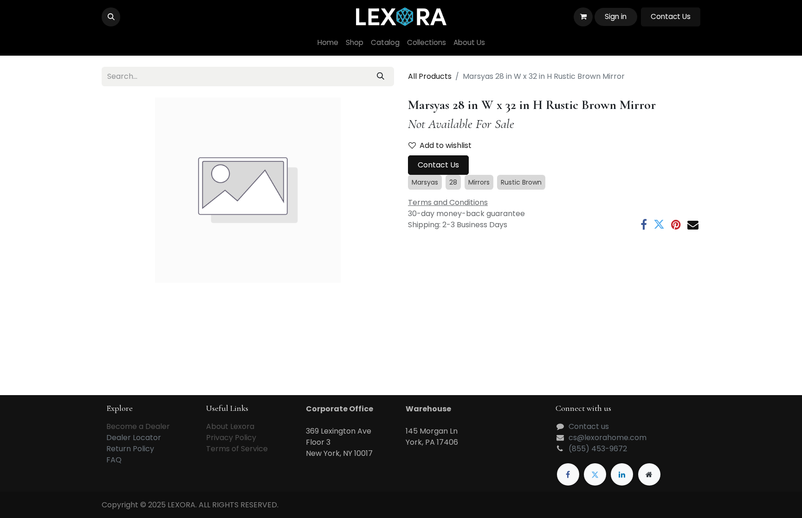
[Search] (380, 76)
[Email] (693, 224)
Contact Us (671, 16)
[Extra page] (649, 474)
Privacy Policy (231, 437)
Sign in (616, 16)
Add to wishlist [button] (446, 145)
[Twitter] (659, 224)
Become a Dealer (138, 426)
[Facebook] (643, 224)
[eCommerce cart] (583, 16)
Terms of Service (237, 448)
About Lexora (230, 426)
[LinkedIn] (622, 474)
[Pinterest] (676, 224)
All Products (430, 76)
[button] (111, 16)
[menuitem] (328, 43)
